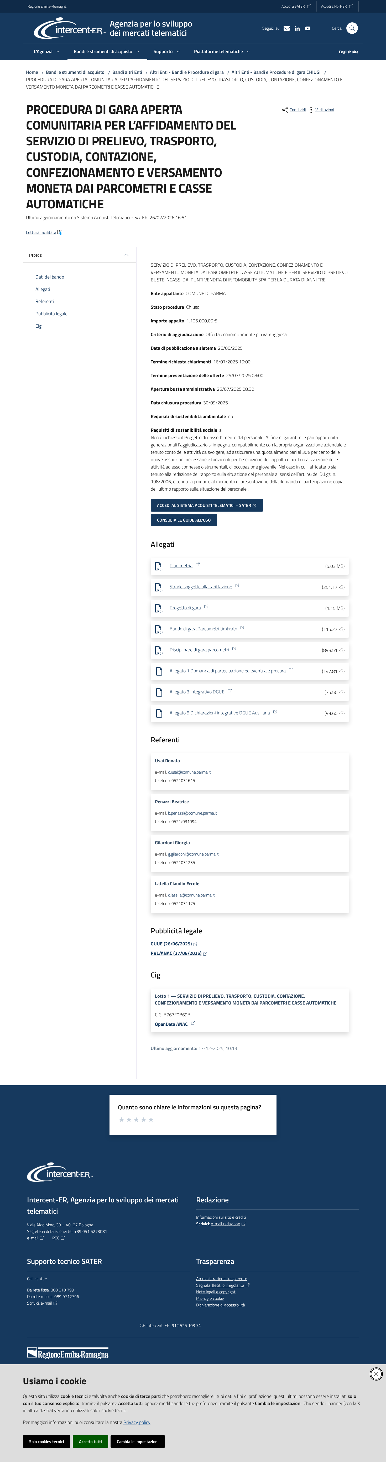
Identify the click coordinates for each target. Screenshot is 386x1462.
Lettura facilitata (41, 232)
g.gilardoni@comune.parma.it (193, 854)
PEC (55, 1238)
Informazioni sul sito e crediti (221, 1217)
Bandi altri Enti (127, 72)
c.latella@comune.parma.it (191, 895)
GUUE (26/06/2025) (171, 943)
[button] (352, 28)
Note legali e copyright (216, 1292)
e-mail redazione (225, 1224)
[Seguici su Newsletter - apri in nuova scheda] (284, 28)
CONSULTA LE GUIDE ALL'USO (184, 520)
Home (32, 72)
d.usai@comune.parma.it (189, 772)
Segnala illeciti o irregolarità (220, 1285)
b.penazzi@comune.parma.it (192, 813)
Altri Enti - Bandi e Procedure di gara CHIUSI (276, 72)
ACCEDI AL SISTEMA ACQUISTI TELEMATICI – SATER (204, 505)
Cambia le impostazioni (138, 1441)
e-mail (32, 1238)
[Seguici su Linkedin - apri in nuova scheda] (295, 28)
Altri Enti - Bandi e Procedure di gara (187, 72)
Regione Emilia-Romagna (47, 6)
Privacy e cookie (210, 1298)
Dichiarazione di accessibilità (220, 1305)
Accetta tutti (90, 1441)
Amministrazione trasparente (221, 1278)
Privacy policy (136, 1422)
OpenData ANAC (171, 1024)
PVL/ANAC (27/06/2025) (176, 953)
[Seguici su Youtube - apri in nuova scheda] (305, 28)
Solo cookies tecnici (46, 1441)
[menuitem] (345, 52)
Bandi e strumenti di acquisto (75, 72)
